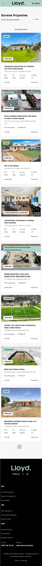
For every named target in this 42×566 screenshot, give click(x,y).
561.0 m (33, 230)
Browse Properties (13, 20)
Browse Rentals (6, 530)
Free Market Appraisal (8, 515)
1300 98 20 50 (7, 545)
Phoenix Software (25, 556)
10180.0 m (22, 127)
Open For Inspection (8, 496)
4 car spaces (22, 76)
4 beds (6, 431)
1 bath (13, 76)
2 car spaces (22, 230)
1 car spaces (22, 173)
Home (3, 20)
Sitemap (24, 561)
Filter (37, 19)
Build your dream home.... (14, 369)
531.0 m (34, 76)
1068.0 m (22, 334)
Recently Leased (7, 538)
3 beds (6, 76)
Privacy (17, 561)
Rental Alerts (5, 534)
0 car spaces (10, 127)
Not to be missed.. (11, 166)
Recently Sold (6, 519)
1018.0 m (34, 431)
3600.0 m (23, 283)
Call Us (37, 3)
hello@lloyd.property (24, 545)
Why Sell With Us (7, 511)
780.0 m (22, 376)
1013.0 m (34, 173)
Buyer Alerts (5, 500)
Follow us (16, 474)
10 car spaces (10, 283)
